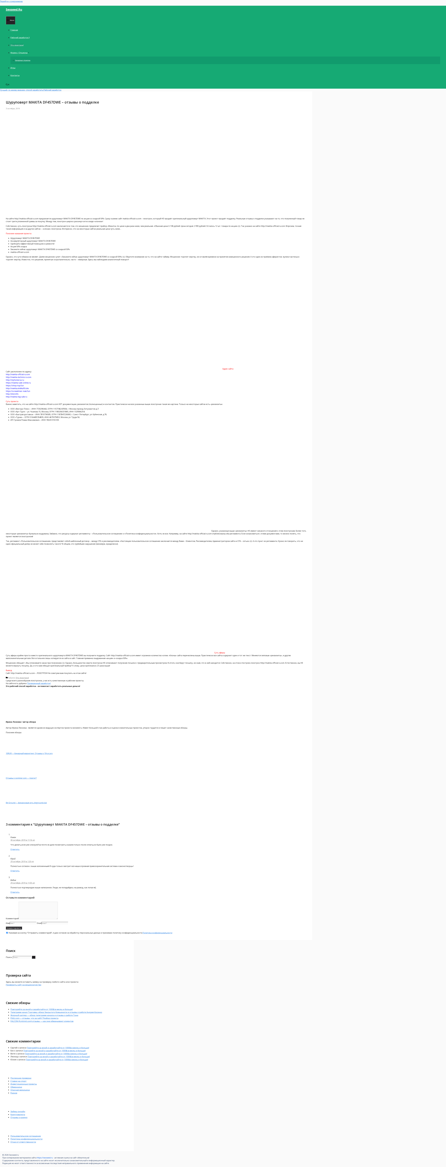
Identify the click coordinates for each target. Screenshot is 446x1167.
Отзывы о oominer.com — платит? (21, 778)
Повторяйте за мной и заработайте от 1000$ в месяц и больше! (41, 1009)
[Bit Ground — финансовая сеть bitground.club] (18, 800)
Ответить (15, 849)
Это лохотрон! (16, 45)
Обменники (16, 1087)
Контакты (15, 75)
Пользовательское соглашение (25, 1136)
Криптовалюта (17, 1114)
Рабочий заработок (52, 90)
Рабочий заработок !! (20, 37)
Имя (8, 923)
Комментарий (12, 918)
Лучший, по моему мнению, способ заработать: (22, 90)
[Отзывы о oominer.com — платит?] (18, 775)
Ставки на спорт (18, 1081)
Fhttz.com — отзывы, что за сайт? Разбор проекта (34, 1018)
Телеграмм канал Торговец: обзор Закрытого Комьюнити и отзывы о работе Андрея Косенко (56, 1012)
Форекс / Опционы (19, 52)
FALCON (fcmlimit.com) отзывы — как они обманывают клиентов (41, 1021)
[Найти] (33, 957)
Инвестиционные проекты (23, 1084)
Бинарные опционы (22, 60)
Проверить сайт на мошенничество (23, 984)
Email (39, 923)
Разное (13, 1093)
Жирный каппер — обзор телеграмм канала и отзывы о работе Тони (44, 1015)
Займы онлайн (17, 1111)
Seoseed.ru (14, 9)
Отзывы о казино (18, 1117)
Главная (14, 30)
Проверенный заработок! (39, 683)
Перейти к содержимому (11, 1)
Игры (12, 68)
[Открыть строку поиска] (8, 85)
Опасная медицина (20, 1090)
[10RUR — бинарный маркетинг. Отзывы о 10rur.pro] (18, 750)
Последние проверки (20, 1078)
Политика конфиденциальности (157, 933)
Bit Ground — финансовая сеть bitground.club (26, 802)
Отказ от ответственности (23, 1142)
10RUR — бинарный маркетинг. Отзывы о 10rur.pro (29, 753)
